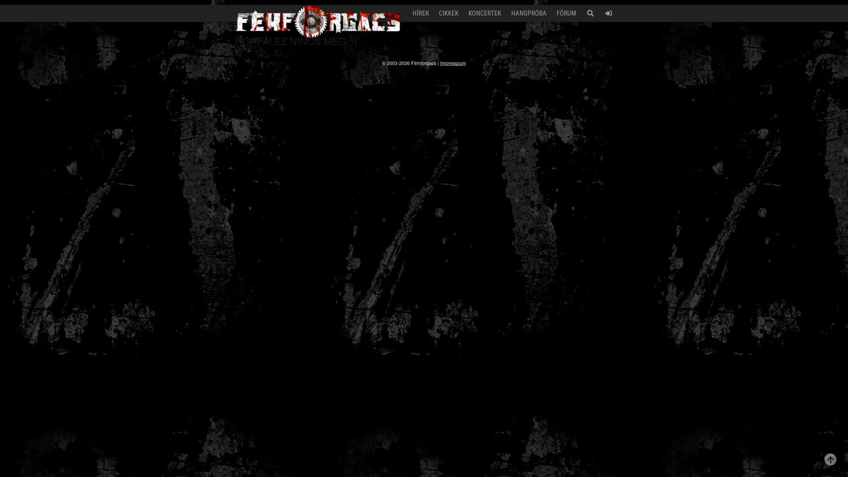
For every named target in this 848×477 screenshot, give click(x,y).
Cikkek (448, 13)
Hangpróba (529, 13)
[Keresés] (590, 13)
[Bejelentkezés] (609, 13)
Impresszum (453, 63)
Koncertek (484, 13)
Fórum (566, 13)
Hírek (420, 13)
